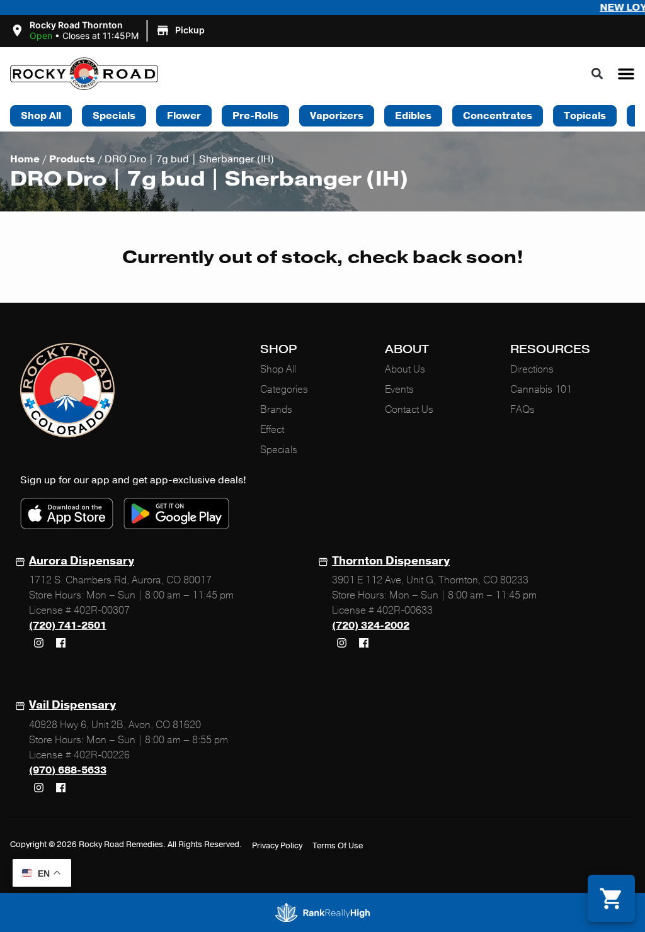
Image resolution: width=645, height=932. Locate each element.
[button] (109, 31)
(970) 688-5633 (67, 770)
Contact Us (409, 410)
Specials (278, 450)
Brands (276, 410)
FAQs (522, 410)
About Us (405, 369)
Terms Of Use (337, 845)
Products (72, 159)
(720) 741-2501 (67, 625)
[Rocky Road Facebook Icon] (60, 642)
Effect (272, 430)
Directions (532, 369)
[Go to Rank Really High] (322, 912)
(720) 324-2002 (370, 625)
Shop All (278, 369)
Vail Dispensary (72, 704)
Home (25, 159)
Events (399, 389)
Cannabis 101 (541, 389)
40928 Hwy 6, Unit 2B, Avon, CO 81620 (115, 725)
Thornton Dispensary (391, 560)
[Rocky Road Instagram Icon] (38, 642)
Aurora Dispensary (81, 560)
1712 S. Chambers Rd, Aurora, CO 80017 (120, 580)
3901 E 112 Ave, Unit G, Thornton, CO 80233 (430, 580)
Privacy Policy (277, 845)
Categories (284, 389)
